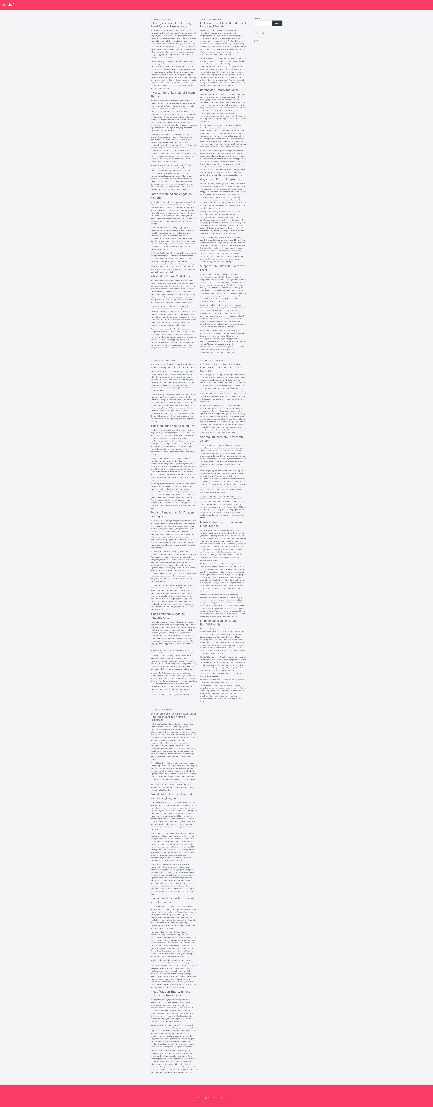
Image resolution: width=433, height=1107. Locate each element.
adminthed (169, 19)
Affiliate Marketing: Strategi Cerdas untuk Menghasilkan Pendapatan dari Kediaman (221, 367)
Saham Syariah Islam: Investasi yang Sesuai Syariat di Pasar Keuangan (171, 24)
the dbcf (8, 4)
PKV (256, 41)
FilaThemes (231, 1098)
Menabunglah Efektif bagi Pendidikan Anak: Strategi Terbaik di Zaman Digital (173, 366)
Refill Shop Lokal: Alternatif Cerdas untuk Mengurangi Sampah (223, 24)
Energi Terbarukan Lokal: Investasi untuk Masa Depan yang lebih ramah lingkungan (173, 716)
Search (257, 18)
